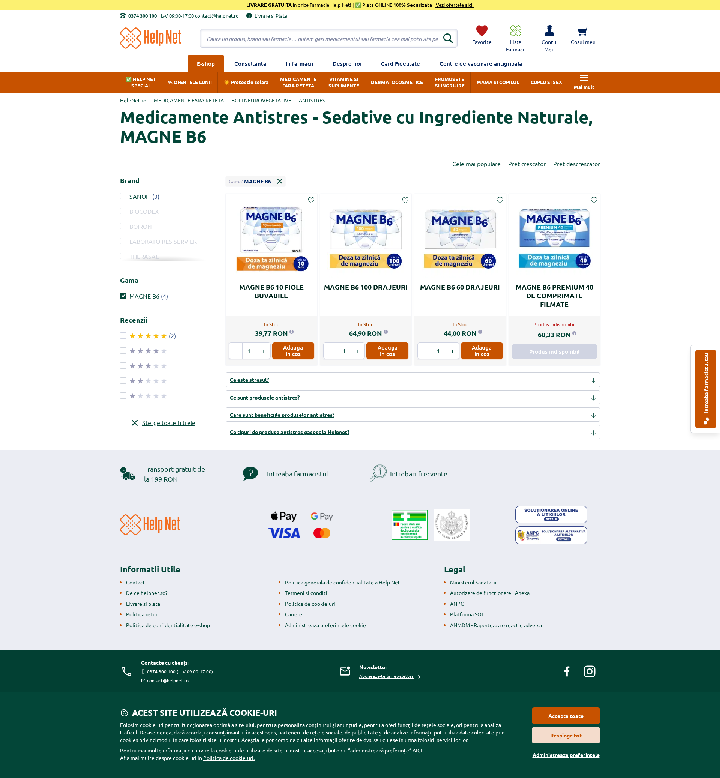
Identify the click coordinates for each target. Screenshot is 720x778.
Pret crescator (527, 163)
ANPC (457, 603)
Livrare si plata (143, 603)
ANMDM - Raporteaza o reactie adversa (496, 625)
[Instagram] (589, 671)
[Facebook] (567, 671)
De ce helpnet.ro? (147, 592)
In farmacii (299, 63)
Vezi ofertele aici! (454, 5)
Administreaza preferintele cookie (325, 625)
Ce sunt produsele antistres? (265, 397)
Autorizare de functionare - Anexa (490, 592)
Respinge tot (566, 735)
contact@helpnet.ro (168, 680)
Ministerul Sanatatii (473, 582)
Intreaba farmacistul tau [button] (705, 383)
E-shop (206, 63)
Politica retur (142, 614)
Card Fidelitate (400, 63)
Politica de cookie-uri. (229, 757)
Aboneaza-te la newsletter (386, 676)
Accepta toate (566, 715)
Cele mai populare (476, 163)
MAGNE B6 (144, 296)
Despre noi (347, 63)
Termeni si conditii (307, 592)
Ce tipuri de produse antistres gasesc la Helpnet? (290, 431)
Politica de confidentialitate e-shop (168, 625)
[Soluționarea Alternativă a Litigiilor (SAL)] (551, 535)
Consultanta (250, 63)
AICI (417, 750)
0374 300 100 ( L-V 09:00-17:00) (180, 671)
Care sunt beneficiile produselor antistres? (282, 414)
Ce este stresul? (249, 379)
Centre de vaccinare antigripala (481, 63)
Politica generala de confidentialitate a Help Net (342, 582)
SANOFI (140, 196)
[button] (549, 38)
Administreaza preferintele (566, 754)
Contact (135, 582)
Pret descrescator (576, 163)
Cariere (293, 614)
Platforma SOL (467, 614)
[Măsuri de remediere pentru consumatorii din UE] (551, 515)
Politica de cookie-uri (310, 603)
